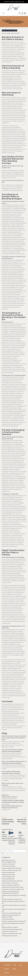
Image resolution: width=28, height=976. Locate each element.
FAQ (14, 965)
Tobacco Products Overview (12, 933)
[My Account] (22, 13)
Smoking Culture (8, 874)
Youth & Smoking (8, 919)
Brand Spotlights (8, 879)
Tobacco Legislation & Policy (12, 868)
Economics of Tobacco (9, 931)
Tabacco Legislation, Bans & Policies (14, 921)
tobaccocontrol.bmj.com (9, 798)
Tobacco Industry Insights (12, 21)
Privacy (6, 973)
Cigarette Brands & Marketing (12, 929)
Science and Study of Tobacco (12, 899)
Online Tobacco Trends (10, 883)
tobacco (8, 45)
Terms (14, 969)
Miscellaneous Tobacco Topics (12, 887)
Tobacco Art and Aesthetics (11, 913)
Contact (6, 969)
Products (7, 965)
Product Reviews (8, 876)
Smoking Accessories (9, 935)
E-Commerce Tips (8, 866)
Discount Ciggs (6, 33)
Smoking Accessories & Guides (12, 881)
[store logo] (14, 7)
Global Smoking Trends (10, 927)
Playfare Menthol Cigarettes (5, 836)
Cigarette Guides (8, 872)
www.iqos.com (6, 809)
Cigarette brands (13, 296)
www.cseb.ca (5, 804)
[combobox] (14, 851)
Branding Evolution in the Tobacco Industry (15, 23)
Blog (8, 20)
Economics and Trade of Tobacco (13, 889)
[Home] (14, 954)
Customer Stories (8, 864)
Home (3, 20)
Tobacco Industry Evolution (11, 870)
